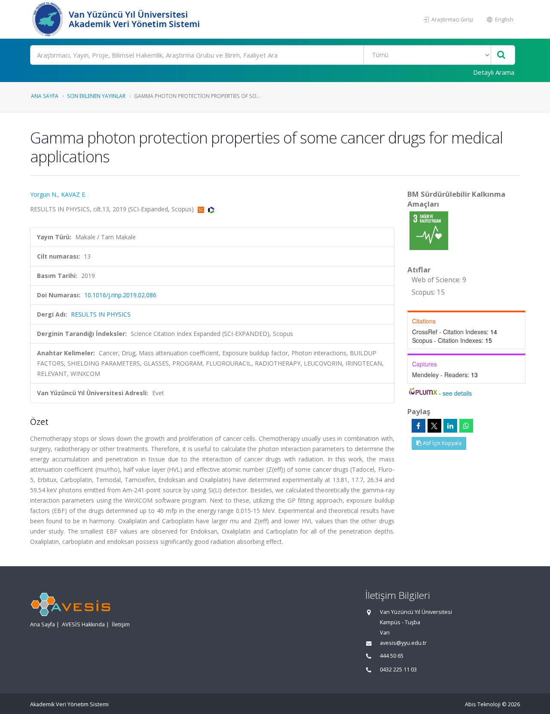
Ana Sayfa (44, 95)
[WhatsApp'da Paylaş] (466, 426)
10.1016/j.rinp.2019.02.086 (120, 295)
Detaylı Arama (493, 72)
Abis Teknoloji (483, 704)
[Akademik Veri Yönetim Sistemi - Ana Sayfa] (48, 19)
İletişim (121, 624)
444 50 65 (391, 655)
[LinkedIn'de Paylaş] (450, 426)
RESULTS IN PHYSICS (101, 314)
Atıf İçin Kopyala (441, 443)
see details (457, 393)
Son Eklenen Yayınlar (96, 95)
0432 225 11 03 (398, 669)
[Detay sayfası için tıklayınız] (428, 230)
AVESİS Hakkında (83, 624)
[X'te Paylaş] (434, 426)
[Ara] (501, 55)
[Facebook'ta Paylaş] (418, 426)
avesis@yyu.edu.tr (403, 643)
